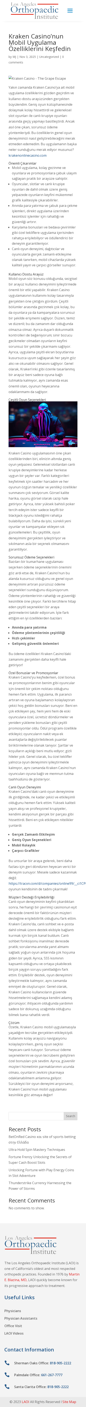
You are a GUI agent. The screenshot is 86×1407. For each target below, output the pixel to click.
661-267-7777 (51, 1375)
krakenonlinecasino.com (28, 155)
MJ (14, 57)
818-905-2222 (60, 1363)
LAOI (25, 1402)
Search (70, 1116)
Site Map (69, 1402)
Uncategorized (49, 57)
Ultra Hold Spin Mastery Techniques (37, 1149)
